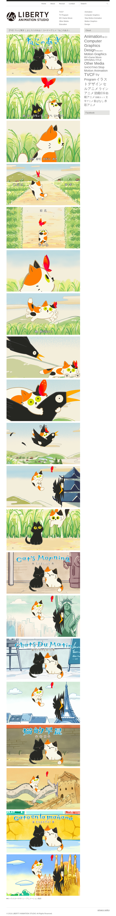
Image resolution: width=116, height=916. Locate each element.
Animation (88, 12)
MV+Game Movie (65, 18)
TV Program (63, 15)
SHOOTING (91, 67)
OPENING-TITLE (93, 60)
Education (63, 24)
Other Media (64, 21)
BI (103, 37)
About (52, 4)
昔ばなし (99, 101)
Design (87, 24)
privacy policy (104, 910)
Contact (72, 4)
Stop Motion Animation (93, 18)
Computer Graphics (92, 15)
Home (43, 4)
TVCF (61, 12)
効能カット (100, 97)
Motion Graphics (91, 21)
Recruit (62, 4)
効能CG (99, 93)
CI (106, 37)
